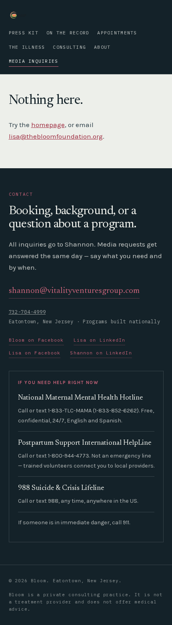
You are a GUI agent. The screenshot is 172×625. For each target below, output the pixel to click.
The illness (27, 47)
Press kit (23, 33)
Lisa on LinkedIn (100, 340)
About (102, 47)
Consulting (69, 47)
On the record (67, 33)
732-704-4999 (27, 312)
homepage (48, 125)
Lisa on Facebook (35, 353)
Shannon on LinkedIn (101, 353)
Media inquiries (33, 61)
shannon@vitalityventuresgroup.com (74, 291)
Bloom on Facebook (36, 340)
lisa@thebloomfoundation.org (56, 136)
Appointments (117, 33)
